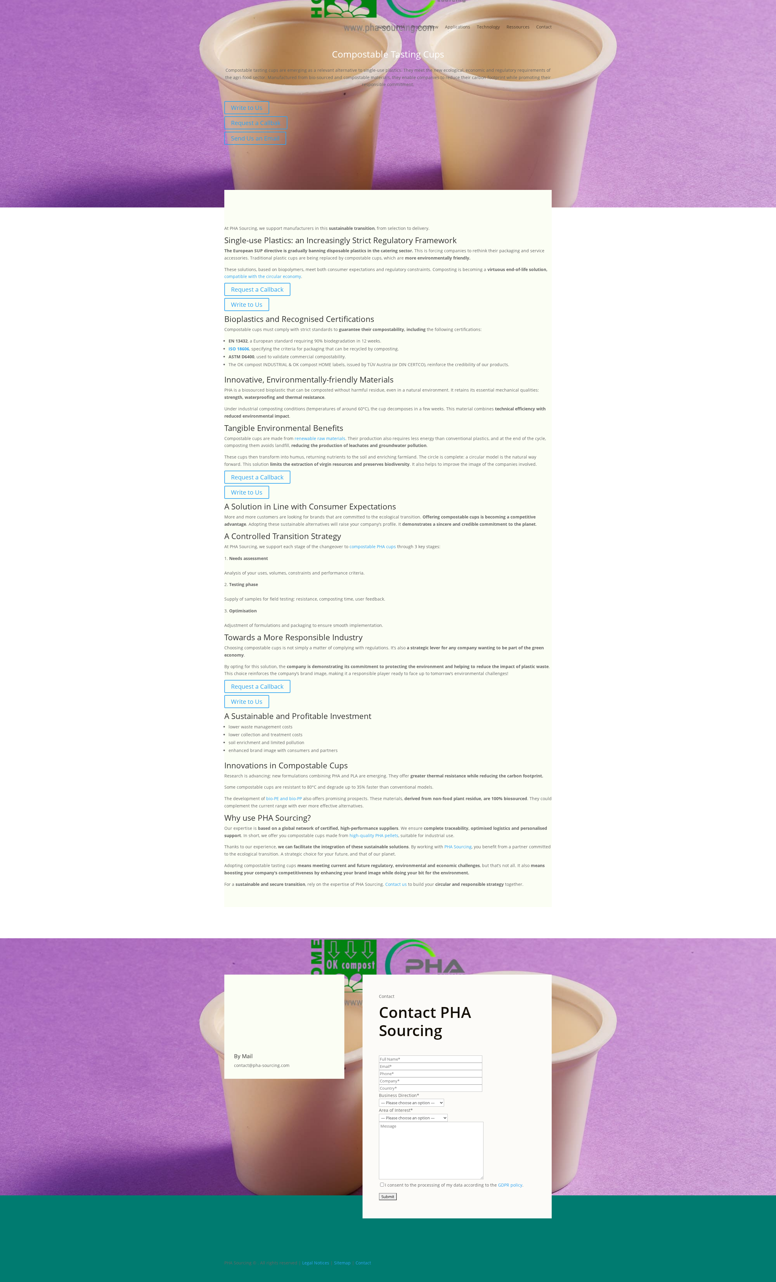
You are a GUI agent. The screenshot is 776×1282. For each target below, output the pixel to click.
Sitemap (342, 1263)
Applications (457, 27)
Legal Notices (315, 1263)
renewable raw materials (320, 438)
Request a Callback (257, 289)
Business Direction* (399, 1095)
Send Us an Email (255, 138)
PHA (400, 27)
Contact (544, 27)
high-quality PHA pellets (374, 835)
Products (424, 27)
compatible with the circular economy (262, 276)
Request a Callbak (256, 123)
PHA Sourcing (458, 847)
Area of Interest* (396, 1110)
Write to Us (247, 108)
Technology (488, 27)
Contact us (396, 884)
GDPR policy (510, 1185)
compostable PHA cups (373, 546)
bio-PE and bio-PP (284, 798)
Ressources (518, 27)
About (384, 27)
